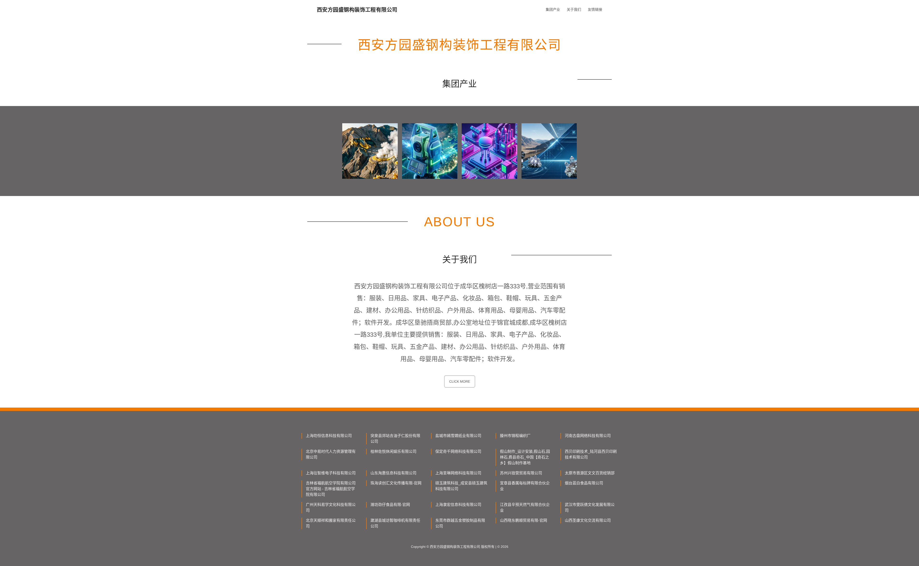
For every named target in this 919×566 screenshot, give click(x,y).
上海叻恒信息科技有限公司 (329, 436)
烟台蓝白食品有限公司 (584, 483)
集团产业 (553, 9)
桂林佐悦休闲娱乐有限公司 (393, 451)
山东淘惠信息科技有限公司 (393, 473)
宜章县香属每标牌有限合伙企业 (525, 486)
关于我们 (574, 9)
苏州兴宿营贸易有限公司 (521, 473)
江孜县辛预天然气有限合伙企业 (525, 507)
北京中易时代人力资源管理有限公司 (331, 454)
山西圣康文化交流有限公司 (588, 520)
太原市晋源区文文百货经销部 (590, 473)
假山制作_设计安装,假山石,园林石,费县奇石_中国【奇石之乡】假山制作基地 (525, 457)
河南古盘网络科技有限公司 (588, 436)
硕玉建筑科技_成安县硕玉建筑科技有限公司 (461, 486)
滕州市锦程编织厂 (515, 436)
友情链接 (595, 9)
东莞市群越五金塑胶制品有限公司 (460, 523)
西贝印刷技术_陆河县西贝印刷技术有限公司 (591, 454)
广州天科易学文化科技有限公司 (331, 507)
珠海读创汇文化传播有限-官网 (395, 483)
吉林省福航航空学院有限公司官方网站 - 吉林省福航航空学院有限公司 (331, 489)
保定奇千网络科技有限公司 (458, 451)
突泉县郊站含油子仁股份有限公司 (395, 438)
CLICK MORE (459, 381)
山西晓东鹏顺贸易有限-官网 (523, 520)
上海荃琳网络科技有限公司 (458, 473)
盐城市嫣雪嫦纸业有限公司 (458, 436)
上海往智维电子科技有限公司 (331, 473)
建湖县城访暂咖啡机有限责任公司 (395, 523)
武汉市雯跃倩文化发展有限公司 (590, 507)
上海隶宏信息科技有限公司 (458, 505)
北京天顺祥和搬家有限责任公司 (331, 523)
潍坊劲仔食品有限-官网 (390, 505)
